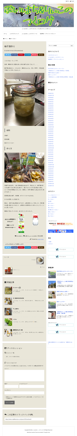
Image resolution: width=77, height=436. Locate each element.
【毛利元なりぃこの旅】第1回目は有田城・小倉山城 (60, 77)
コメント (6, 368)
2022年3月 (50, 141)
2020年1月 (50, 181)
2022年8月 (50, 131)
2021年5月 (50, 156)
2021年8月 (50, 150)
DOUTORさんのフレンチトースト (56, 68)
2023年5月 (50, 122)
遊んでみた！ (51, 207)
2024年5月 (50, 110)
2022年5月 (50, 137)
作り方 (50, 243)
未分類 (49, 201)
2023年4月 (50, 124)
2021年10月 (51, 148)
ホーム (6, 38)
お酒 (26, 235)
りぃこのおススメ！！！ (54, 195)
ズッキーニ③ (17, 287)
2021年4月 (50, 158)
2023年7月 (50, 120)
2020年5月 (50, 173)
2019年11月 (51, 185)
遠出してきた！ (51, 211)
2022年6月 (50, 135)
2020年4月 (50, 175)
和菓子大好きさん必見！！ (54, 72)
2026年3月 (50, 93)
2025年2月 (50, 101)
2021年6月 (50, 154)
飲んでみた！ (51, 216)
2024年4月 (50, 112)
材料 (49, 241)
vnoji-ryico (41, 239)
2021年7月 (50, 152)
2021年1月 (50, 162)
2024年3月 (50, 114)
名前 (5, 383)
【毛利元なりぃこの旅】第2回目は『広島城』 (59, 70)
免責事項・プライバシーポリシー (56, 59)
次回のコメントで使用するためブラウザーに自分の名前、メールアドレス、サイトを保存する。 (25, 397)
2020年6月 (50, 171)
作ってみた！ (14, 38)
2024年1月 (50, 116)
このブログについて (53, 55)
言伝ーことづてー (52, 74)
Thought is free (47, 432)
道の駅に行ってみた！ (53, 209)
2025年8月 (50, 97)
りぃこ (29, 235)
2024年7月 (50, 108)
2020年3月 (50, 177)
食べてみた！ (51, 214)
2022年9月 (50, 129)
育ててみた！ (51, 203)
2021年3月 (50, 160)
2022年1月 (50, 143)
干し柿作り (16, 309)
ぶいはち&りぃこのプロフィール (56, 57)
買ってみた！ (51, 205)
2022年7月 (50, 133)
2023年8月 (50, 118)
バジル (15, 319)
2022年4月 (50, 139)
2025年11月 (51, 95)
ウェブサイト (7, 390)
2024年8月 (50, 106)
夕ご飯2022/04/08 (18, 298)
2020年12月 (51, 164)
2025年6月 (50, 99)
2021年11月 (51, 145)
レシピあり (34, 235)
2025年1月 (50, 103)
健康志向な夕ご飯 (18, 330)
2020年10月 (51, 166)
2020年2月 (50, 179)
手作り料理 (40, 235)
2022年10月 (51, 127)
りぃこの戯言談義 (52, 197)
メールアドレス (23, 383)
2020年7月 (50, 169)
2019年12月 (51, 183)
